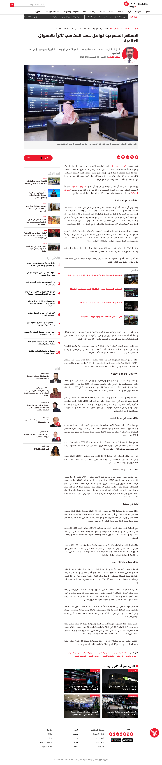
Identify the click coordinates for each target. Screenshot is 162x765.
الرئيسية (134, 29)
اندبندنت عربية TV (52, 11)
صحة (85, 11)
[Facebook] (131, 734)
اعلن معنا (101, 746)
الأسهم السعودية (119, 166)
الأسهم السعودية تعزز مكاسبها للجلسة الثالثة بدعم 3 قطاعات (94, 275)
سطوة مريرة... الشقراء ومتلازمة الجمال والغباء (42, 352)
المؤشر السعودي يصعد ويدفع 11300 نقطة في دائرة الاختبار (85, 713)
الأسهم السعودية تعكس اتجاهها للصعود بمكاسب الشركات (96, 289)
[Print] (118, 157)
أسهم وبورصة (116, 29)
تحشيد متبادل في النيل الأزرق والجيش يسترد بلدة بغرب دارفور (36, 222)
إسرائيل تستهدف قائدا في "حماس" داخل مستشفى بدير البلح (33, 16)
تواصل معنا (100, 742)
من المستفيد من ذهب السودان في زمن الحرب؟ (40, 283)
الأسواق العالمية (104, 653)
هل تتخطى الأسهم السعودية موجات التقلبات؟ (101, 316)
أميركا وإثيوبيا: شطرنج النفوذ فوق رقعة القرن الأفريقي (41, 324)
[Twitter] (128, 734)
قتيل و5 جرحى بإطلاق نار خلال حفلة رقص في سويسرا (35, 182)
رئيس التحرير (100, 738)
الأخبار (147, 11)
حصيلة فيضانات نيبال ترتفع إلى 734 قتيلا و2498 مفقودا (77, 17)
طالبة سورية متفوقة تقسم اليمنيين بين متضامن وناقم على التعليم (40, 264)
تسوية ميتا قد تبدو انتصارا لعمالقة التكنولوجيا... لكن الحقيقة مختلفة (38, 408)
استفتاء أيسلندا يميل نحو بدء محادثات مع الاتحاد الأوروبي (36, 208)
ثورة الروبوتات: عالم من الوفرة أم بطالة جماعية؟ (36, 435)
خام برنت (120, 656)
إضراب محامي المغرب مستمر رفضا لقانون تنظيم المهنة (41, 343)
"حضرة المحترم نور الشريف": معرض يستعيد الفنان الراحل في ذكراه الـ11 (35, 235)
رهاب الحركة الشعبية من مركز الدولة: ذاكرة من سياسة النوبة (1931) (36, 393)
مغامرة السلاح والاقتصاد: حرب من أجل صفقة (37, 421)
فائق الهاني (114, 57)
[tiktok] (114, 734)
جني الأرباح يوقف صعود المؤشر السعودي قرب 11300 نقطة (84, 688)
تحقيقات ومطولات (71, 11)
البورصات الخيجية (80, 656)
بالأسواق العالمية (79, 186)
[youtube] (121, 734)
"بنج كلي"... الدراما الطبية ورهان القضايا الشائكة (41, 314)
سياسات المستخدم (97, 729)
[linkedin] (117, 734)
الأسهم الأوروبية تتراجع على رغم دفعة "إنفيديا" (121, 713)
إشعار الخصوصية (98, 734)
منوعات (102, 11)
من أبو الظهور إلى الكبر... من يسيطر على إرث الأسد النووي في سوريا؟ (40, 293)
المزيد (37, 11)
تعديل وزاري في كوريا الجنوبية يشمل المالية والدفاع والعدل (38, 195)
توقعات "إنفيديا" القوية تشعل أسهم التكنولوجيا (123, 688)
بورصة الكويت (94, 656)
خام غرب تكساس (108, 656)
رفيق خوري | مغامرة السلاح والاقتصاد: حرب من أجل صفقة (39, 333)
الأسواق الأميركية (89, 653)
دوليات (45, 178)
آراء (129, 11)
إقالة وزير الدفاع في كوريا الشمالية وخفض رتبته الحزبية (36, 249)
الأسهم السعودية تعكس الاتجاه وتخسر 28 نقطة (101, 302)
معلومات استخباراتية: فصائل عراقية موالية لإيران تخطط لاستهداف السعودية (40, 303)
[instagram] (124, 734)
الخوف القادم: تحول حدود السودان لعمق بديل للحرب (41, 274)
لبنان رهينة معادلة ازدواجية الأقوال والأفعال (38, 377)
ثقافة (111, 11)
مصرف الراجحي (131, 656)
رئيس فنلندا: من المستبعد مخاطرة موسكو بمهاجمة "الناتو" (120, 17)
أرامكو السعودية (73, 653)
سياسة (138, 11)
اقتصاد (121, 11)
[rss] (110, 734)
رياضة (92, 11)
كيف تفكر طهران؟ (41, 449)
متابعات (44, 217)
